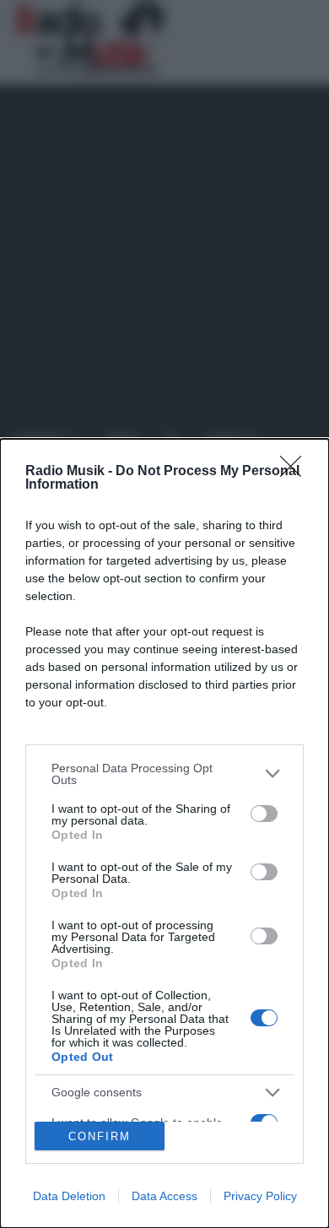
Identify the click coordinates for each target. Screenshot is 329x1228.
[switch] (264, 813)
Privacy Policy (260, 1196)
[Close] (296, 472)
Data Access (164, 1196)
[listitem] (164, 774)
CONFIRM (99, 1136)
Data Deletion (69, 1196)
